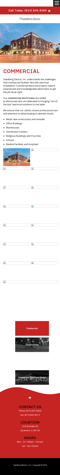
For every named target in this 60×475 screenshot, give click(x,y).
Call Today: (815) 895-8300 (28, 10)
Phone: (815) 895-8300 (30, 410)
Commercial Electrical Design (32, 377)
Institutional (32, 344)
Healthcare (32, 361)
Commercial (32, 328)
